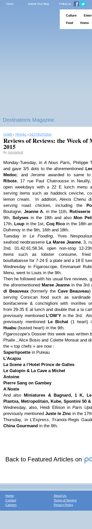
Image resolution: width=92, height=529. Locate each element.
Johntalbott (15, 152)
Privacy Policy (63, 505)
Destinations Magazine (28, 120)
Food (69, 23)
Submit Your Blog (38, 3)
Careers (11, 505)
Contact (10, 500)
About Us (60, 496)
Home (10, 3)
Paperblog (28, 19)
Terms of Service (65, 500)
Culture (71, 15)
